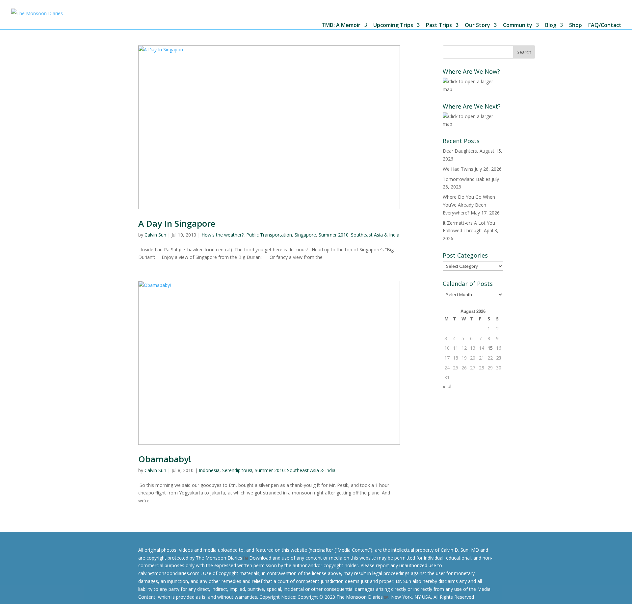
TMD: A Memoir (341, 25)
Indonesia (209, 470)
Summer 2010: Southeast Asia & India (359, 235)
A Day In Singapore (176, 223)
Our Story (477, 25)
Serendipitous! (237, 470)
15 (490, 348)
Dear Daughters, (460, 151)
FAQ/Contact (604, 25)
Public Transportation (269, 235)
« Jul (447, 386)
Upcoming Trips (393, 25)
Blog (550, 25)
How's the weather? (222, 235)
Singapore (305, 235)
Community (517, 25)
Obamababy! (164, 459)
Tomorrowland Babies (466, 179)
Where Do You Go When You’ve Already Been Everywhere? (469, 205)
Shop (575, 25)
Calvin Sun (155, 235)
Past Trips (439, 25)
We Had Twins (458, 169)
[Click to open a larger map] (473, 89)
